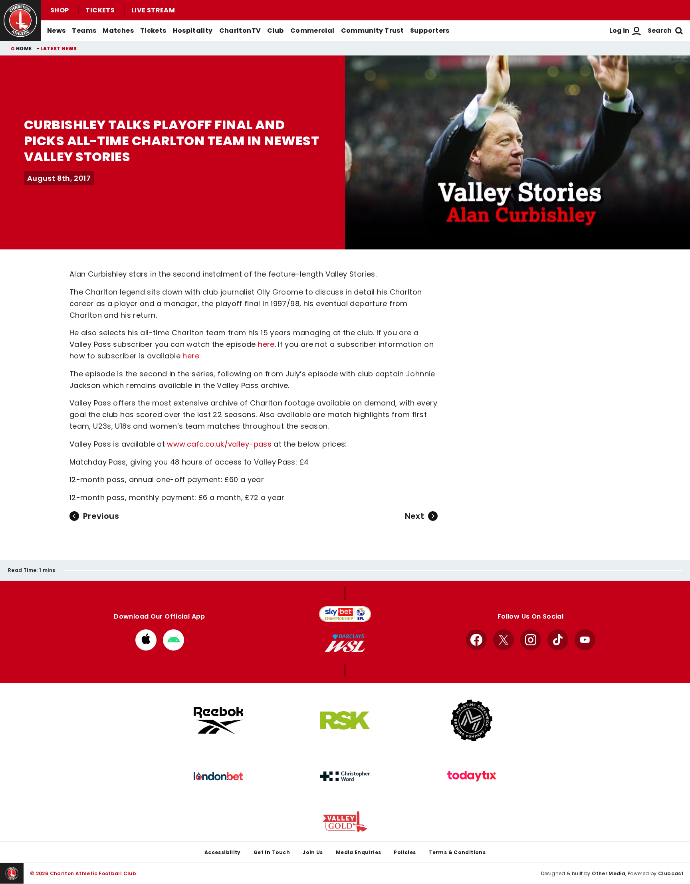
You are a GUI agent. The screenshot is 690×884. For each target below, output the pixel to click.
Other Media (608, 873)
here (266, 344)
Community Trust (372, 30)
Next (414, 516)
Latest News (58, 48)
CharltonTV (240, 30)
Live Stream (153, 10)
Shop (59, 10)
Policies (405, 852)
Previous (101, 516)
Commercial (312, 30)
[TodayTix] (471, 776)
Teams (84, 30)
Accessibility (222, 852)
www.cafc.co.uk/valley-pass (219, 444)
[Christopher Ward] (345, 776)
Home (24, 48)
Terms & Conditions (457, 852)
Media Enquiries (358, 852)
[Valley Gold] (345, 821)
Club (275, 30)
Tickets (100, 10)
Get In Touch (272, 852)
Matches (118, 30)
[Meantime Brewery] (471, 720)
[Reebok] (218, 720)
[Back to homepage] (20, 20)
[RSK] (345, 720)
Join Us (313, 852)
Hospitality (193, 30)
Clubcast (671, 873)
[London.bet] (218, 776)
